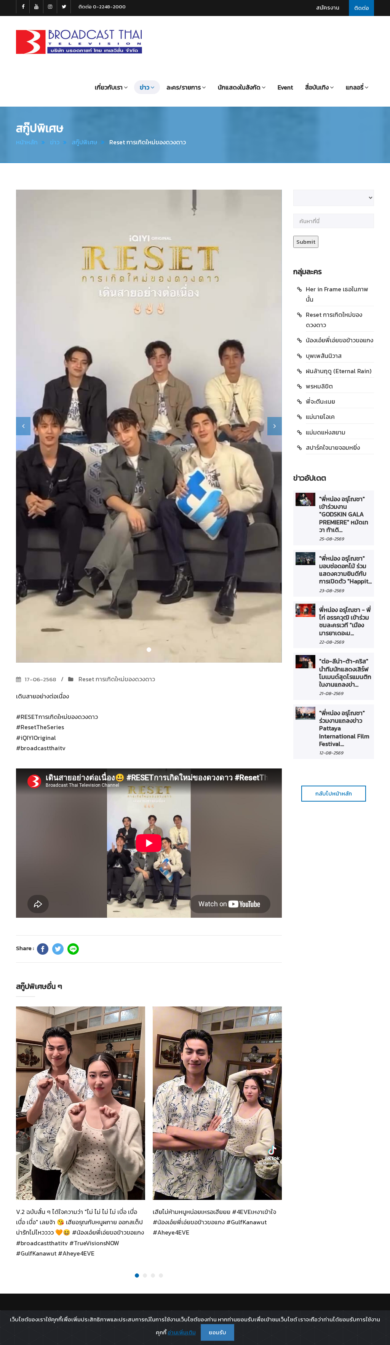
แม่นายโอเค (320, 416)
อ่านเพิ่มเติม (182, 1332)
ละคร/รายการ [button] (183, 87)
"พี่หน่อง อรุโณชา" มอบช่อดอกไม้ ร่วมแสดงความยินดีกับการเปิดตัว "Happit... (345, 570)
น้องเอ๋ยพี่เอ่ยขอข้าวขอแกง (339, 340)
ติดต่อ (361, 7)
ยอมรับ (217, 1332)
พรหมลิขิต (319, 386)
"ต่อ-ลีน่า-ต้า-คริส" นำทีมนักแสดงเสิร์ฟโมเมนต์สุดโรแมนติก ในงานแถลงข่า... (345, 673)
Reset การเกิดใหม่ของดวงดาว (116, 679)
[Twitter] (58, 949)
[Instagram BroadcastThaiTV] (50, 6)
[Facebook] (42, 949)
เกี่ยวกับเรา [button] (109, 87)
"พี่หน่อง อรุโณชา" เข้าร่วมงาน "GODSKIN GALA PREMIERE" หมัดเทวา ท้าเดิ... (343, 514)
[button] (23, 426)
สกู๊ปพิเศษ (84, 142)
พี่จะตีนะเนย (320, 401)
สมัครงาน (327, 7)
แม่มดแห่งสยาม (325, 432)
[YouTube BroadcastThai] (36, 6)
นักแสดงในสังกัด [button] (239, 87)
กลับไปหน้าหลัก (333, 793)
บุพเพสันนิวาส (324, 355)
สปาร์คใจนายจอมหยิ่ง (333, 447)
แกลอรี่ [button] (354, 87)
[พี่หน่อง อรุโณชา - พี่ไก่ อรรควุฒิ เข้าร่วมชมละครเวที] (305, 610)
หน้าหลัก (27, 142)
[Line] (73, 949)
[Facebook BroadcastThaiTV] (23, 6)
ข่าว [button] (144, 87)
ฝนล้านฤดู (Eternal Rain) (338, 370)
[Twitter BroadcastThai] (64, 6)
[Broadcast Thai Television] (79, 42)
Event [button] (285, 87)
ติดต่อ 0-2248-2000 (102, 6)
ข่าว (54, 142)
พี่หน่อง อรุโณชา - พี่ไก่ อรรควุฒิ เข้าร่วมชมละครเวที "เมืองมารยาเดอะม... (345, 621)
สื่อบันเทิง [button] (317, 87)
